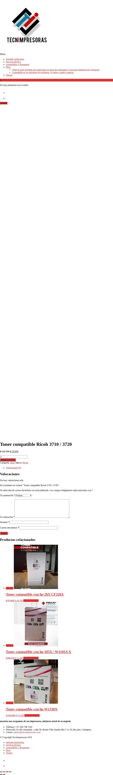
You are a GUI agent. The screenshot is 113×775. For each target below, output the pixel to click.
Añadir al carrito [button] (31, 600)
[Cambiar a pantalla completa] (4, 771)
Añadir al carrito (8, 460)
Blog (8, 67)
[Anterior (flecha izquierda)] (1, 774)
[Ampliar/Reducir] (1, 771)
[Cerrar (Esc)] (10, 771)
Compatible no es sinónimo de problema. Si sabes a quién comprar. (43, 72)
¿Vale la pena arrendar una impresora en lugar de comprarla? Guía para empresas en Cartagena (55, 69)
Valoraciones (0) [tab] (13, 467)
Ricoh (25, 462)
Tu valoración (7, 517)
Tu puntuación (7, 495)
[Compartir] (7, 771)
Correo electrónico (9, 527)
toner (12, 462)
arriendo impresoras (15, 59)
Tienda (9, 75)
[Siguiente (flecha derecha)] (4, 774)
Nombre (4, 522)
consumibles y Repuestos (17, 64)
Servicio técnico (13, 62)
